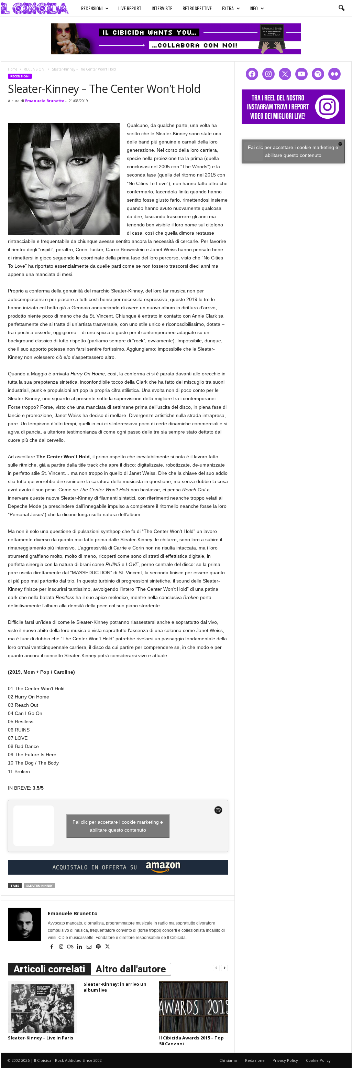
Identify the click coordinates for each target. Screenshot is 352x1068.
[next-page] (224, 967)
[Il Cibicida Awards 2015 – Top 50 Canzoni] (193, 1007)
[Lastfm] (71, 947)
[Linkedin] (80, 947)
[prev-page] (216, 967)
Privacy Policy (285, 1060)
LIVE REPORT (129, 8)
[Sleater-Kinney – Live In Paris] (42, 1007)
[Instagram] (61, 947)
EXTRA (228, 8)
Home (12, 69)
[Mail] (89, 947)
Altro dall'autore (131, 969)
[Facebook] (52, 947)
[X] (107, 947)
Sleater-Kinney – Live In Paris (40, 1038)
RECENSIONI (91, 8)
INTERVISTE (162, 8)
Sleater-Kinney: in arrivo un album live (115, 987)
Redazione (255, 1060)
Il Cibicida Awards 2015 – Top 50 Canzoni (191, 1041)
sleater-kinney (39, 885)
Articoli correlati (49, 969)
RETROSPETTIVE (197, 8)
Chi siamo (228, 1060)
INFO (254, 8)
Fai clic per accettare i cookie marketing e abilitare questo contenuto (118, 826)
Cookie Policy (318, 1060)
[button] (341, 8)
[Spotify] (98, 947)
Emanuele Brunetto (44, 100)
